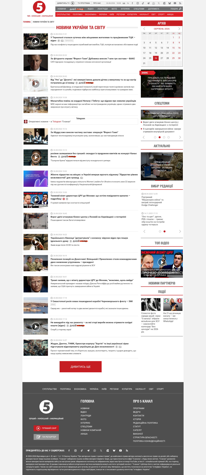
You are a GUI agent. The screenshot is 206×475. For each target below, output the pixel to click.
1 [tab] (151, 97)
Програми (138, 408)
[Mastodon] (164, 3)
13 (162, 48)
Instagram (75, 450)
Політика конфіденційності (149, 441)
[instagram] (137, 3)
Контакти (138, 415)
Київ (104, 389)
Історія (137, 419)
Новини (85, 408)
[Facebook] (132, 3)
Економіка (80, 389)
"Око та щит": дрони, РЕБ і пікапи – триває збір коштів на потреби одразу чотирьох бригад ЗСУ (153, 221)
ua (124, 3)
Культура (127, 389)
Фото (83, 419)
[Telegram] (148, 3)
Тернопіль (69, 40)
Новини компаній (91, 430)
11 (150, 48)
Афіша (84, 434)
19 (156, 53)
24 (144, 58)
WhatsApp (95, 450)
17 (144, 53)
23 (179, 53)
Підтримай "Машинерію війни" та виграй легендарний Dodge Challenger (152, 201)
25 (150, 58)
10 (144, 48)
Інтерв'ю (85, 423)
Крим (53, 304)
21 (167, 53)
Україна (94, 389)
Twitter (101, 450)
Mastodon (108, 450)
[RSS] (180, 3)
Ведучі (136, 412)
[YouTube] (175, 3)
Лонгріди (86, 415)
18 (150, 53)
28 (167, 58)
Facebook (69, 450)
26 (156, 58)
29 (173, 58)
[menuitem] (61, 8)
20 (162, 53)
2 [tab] (172, 97)
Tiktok (82, 450)
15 (173, 48)
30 (179, 58)
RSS (127, 450)
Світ (151, 389)
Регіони (114, 389)
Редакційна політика (145, 423)
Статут (137, 426)
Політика (65, 389)
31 (144, 63)
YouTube (120, 450)
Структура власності (145, 437)
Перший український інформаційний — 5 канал (39, 9)
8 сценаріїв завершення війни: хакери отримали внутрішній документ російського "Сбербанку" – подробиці (162, 132)
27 (162, 58)
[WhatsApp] (153, 3)
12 (156, 48)
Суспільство (49, 389)
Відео (84, 412)
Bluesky (114, 450)
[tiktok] (143, 3)
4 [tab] (169, 137)
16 (179, 48)
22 (173, 53)
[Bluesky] (169, 3)
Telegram (57, 121)
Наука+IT (141, 389)
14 (167, 48)
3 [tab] (164, 137)
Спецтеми (86, 426)
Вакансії (138, 434)
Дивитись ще (81, 366)
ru (128, 3)
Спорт (160, 389)
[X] (159, 3)
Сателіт (137, 430)
